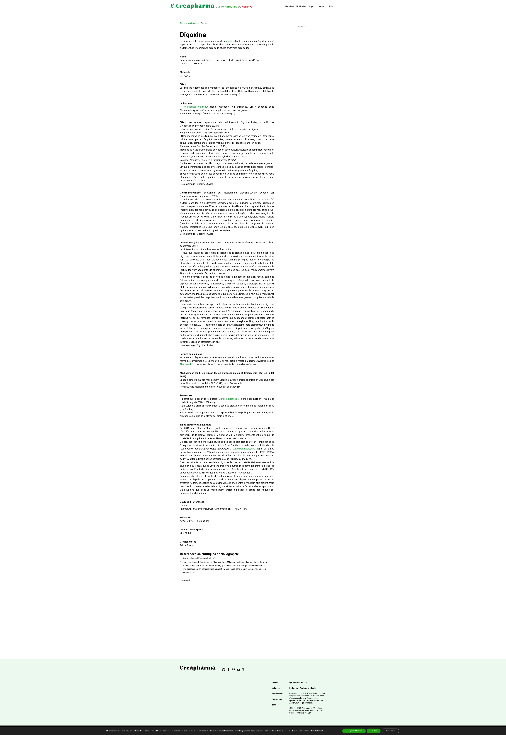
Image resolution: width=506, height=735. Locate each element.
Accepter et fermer (354, 731)
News (321, 6)
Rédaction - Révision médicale (302, 688)
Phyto (311, 6)
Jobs (331, 6)
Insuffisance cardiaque (195, 106)
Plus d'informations (318, 731)
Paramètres (390, 731)
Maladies (289, 6)
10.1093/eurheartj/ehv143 (245, 448)
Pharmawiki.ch (187, 364)
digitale (230, 41)
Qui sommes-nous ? (298, 683)
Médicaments (193, 23)
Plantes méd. (277, 699)
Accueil (183, 23)
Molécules (301, 6)
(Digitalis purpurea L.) (229, 398)
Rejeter (374, 731)
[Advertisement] (226, 613)
